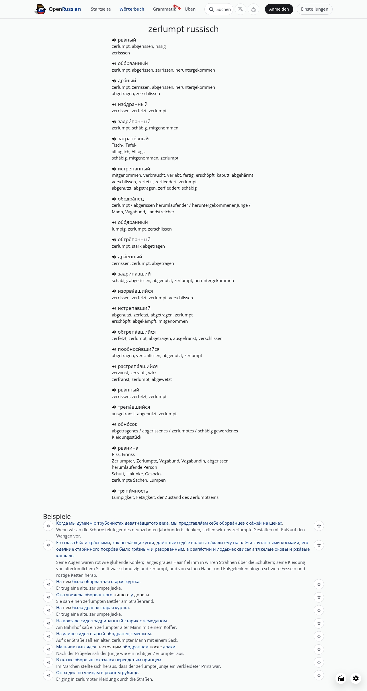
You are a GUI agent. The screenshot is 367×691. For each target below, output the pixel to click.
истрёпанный (134, 168)
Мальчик (65, 646)
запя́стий (202, 549)
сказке (66, 659)
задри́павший (134, 273)
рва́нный (128, 389)
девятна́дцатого (141, 523)
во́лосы (199, 542)
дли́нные (166, 542)
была (77, 581)
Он (59, 672)
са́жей (255, 523)
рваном (113, 672)
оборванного (98, 594)
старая (117, 581)
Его (59, 542)
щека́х (275, 523)
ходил (70, 672)
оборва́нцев (232, 523)
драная (91, 607)
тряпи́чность (133, 490)
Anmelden (279, 9)
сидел (87, 620)
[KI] (253, 9)
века (164, 523)
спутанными (266, 542)
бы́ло (124, 549)
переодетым (128, 659)
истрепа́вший (134, 308)
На (59, 581)
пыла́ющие (132, 542)
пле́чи (245, 542)
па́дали (215, 542)
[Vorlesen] (114, 40)
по (80, 672)
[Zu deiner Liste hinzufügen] (319, 526)
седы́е (183, 542)
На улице (65, 633)
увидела (74, 594)
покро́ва (109, 549)
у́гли (149, 542)
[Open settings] (355, 678)
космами (290, 542)
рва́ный (127, 39)
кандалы (65, 555)
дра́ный (127, 80)
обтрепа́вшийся (137, 331)
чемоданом (155, 620)
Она (60, 594)
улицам (92, 672)
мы (72, 523)
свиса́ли (245, 549)
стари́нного (87, 549)
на (265, 523)
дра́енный (130, 256)
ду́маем (85, 523)
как (115, 542)
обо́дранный (133, 222)
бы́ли (81, 542)
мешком (142, 633)
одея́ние (65, 549)
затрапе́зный (133, 138)
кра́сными (99, 542)
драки (169, 646)
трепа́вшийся (134, 406)
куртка (132, 581)
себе (213, 523)
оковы (281, 549)
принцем (151, 659)
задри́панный (134, 121)
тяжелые (264, 549)
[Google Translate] (240, 9)
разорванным (169, 549)
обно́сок (127, 424)
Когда (62, 523)
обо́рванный (133, 63)
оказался (105, 659)
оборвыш (85, 659)
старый (97, 633)
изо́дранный (133, 104)
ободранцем (135, 646)
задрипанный (108, 620)
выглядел (86, 646)
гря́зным (141, 549)
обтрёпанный (134, 239)
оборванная (97, 581)
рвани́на (128, 447)
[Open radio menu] (340, 678)
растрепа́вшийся (138, 366)
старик (131, 620)
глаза (69, 542)
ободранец (117, 633)
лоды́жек (226, 549)
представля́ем (193, 523)
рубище (130, 672)
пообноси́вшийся (138, 349)
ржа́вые (301, 549)
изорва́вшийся (135, 291)
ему (228, 542)
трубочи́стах (110, 523)
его (305, 542)
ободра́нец (131, 198)
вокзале (71, 620)
